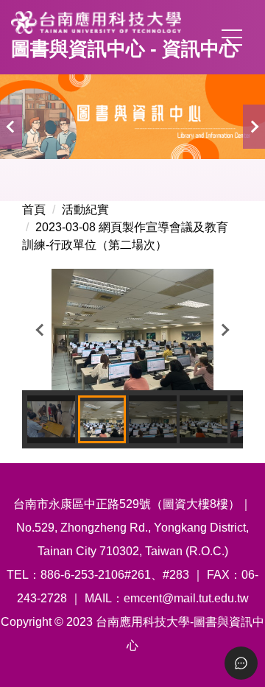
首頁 (34, 209)
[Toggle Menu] (241, 663)
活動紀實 (85, 209)
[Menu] (231, 37)
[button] (11, 127)
